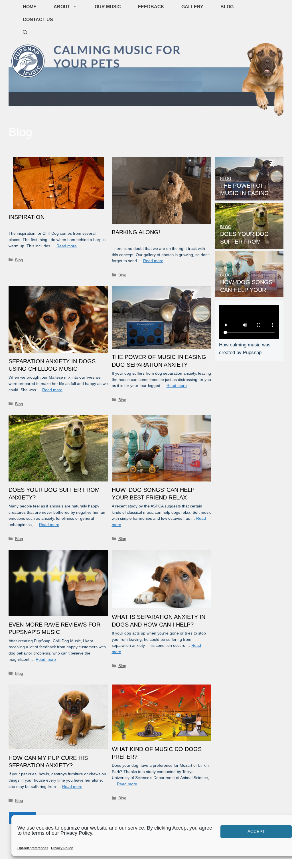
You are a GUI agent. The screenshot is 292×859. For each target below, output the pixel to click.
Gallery (192, 6)
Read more (66, 246)
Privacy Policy (62, 848)
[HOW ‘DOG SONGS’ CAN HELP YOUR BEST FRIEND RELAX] (249, 293)
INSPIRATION (26, 217)
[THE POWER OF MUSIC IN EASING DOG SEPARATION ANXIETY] (249, 196)
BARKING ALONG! (136, 232)
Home (29, 6)
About (62, 6)
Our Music (108, 6)
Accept (256, 831)
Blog (227, 6)
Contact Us (38, 19)
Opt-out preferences (32, 848)
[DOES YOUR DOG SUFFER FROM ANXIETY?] (249, 245)
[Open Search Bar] (25, 32)
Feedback (151, 6)
